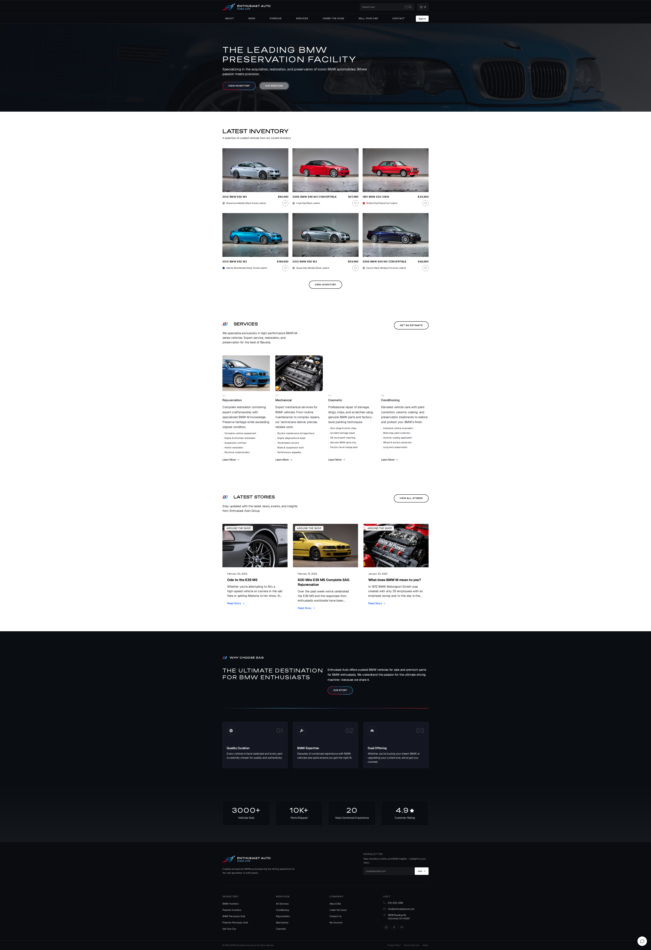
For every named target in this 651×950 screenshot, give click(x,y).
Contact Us (335, 916)
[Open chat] (642, 941)
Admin (426, 945)
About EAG (335, 903)
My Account (336, 922)
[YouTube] (402, 927)
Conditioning (282, 909)
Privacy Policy (394, 945)
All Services (282, 903)
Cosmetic (281, 928)
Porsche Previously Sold (235, 922)
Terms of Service (411, 945)
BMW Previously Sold (233, 916)
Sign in (422, 18)
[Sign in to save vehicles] (285, 203)
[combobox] (387, 7)
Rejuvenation (283, 916)
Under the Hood (338, 909)
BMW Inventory (230, 903)
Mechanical (282, 922)
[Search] (410, 7)
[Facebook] (394, 927)
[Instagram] (386, 927)
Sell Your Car (229, 928)
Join (419, 871)
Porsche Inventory (232, 909)
